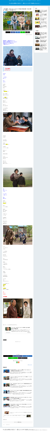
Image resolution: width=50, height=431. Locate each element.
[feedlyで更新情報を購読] (17, 362)
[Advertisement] (17, 37)
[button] (27, 32)
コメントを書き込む (18, 422)
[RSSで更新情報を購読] (18, 362)
